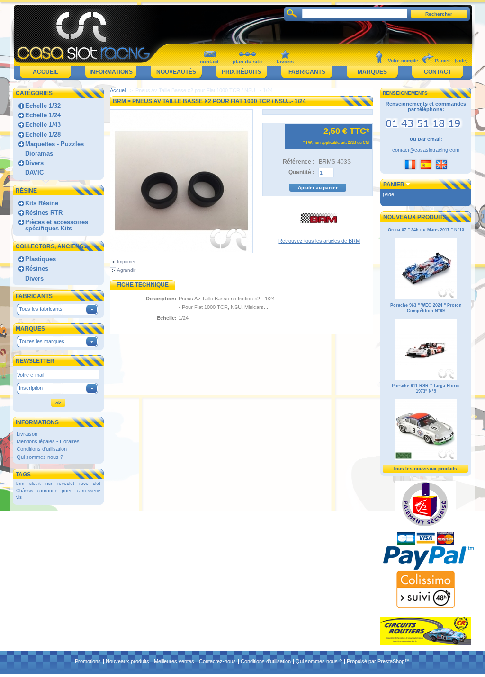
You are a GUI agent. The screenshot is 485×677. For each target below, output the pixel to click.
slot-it (35, 483)
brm (20, 483)
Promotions (88, 661)
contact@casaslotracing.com (425, 150)
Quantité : (301, 172)
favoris (285, 61)
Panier (393, 184)
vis (19, 497)
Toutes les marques (41, 341)
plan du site (247, 61)
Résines (36, 268)
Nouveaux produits (415, 217)
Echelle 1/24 (43, 115)
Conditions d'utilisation (42, 449)
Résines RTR (44, 212)
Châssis (24, 490)
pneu (67, 490)
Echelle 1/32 (43, 105)
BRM (119, 101)
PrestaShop (390, 661)
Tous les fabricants (41, 309)
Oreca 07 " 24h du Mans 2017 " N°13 (426, 230)
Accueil (45, 72)
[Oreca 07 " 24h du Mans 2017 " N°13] (426, 297)
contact (209, 61)
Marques (372, 72)
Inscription (31, 388)
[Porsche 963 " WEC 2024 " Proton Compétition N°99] (426, 378)
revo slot (89, 483)
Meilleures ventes (174, 661)
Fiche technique (143, 284)
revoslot (65, 483)
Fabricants (306, 72)
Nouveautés (176, 72)
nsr (48, 483)
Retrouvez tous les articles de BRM (319, 241)
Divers (34, 163)
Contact (437, 72)
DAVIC (34, 172)
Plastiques (40, 259)
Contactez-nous (217, 661)
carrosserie (88, 490)
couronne (47, 490)
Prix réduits (241, 72)
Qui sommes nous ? (40, 457)
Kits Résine (41, 203)
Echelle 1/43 (43, 124)
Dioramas (39, 153)
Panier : (444, 60)
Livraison (27, 434)
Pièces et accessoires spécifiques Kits (56, 225)
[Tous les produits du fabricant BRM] (319, 235)
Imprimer (126, 261)
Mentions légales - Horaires (48, 441)
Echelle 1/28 (43, 134)
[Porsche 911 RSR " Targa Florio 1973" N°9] (426, 459)
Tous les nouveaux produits (425, 468)
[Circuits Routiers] (425, 643)
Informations (111, 72)
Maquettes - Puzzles (54, 144)
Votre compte (403, 60)
